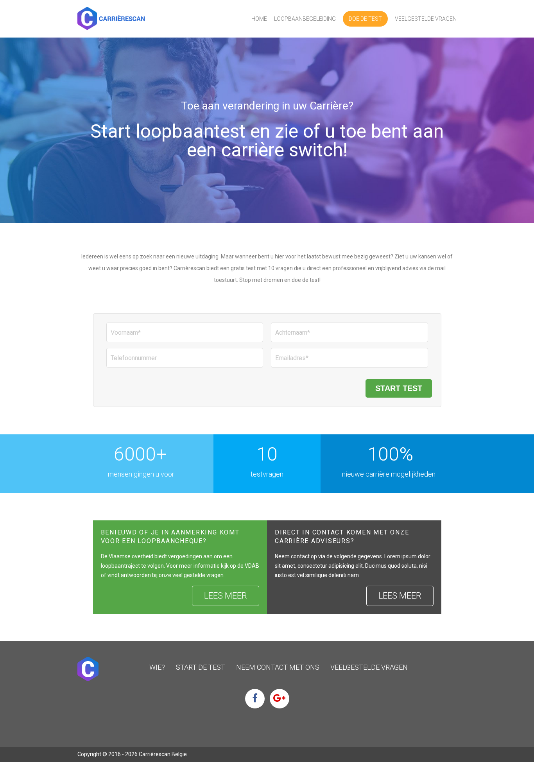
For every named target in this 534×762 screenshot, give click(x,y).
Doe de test (365, 19)
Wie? (157, 667)
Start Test (398, 388)
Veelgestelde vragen (426, 19)
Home (259, 19)
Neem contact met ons (277, 667)
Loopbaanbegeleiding (305, 19)
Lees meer (225, 596)
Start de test (200, 667)
